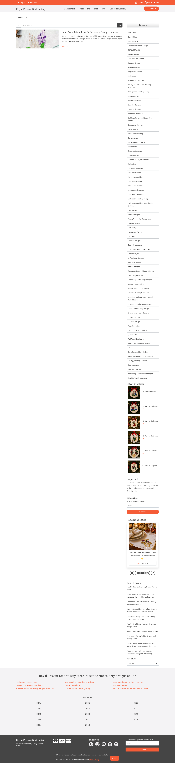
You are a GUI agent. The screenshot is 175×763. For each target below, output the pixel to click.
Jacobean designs (134, 262)
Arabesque (132, 76)
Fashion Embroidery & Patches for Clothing (141, 204)
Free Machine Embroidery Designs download (35, 688)
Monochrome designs (136, 284)
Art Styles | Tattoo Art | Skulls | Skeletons (139, 86)
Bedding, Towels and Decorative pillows (140, 119)
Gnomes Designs (134, 240)
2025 (136, 702)
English (140, 2)
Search (144, 25)
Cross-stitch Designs (135, 168)
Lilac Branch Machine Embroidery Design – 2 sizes (90, 32)
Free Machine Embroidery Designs (128, 682)
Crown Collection (134, 173)
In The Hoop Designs (136, 258)
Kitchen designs (134, 267)
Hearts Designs (133, 254)
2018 (39, 719)
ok (120, 25)
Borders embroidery (135, 133)
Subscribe (143, 512)
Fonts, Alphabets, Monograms (139, 219)
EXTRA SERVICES (134, 50)
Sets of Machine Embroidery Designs (141, 356)
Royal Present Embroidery (31, 8)
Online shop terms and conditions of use (130, 688)
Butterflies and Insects (136, 142)
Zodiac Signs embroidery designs (140, 374)
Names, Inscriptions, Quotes (138, 288)
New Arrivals (132, 32)
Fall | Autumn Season (136, 59)
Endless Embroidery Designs (138, 199)
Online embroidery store (26, 682)
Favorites (33, 2)
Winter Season (133, 54)
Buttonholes (132, 146)
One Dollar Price (134, 317)
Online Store (69, 8)
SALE (130, 347)
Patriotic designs (134, 326)
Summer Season (134, 63)
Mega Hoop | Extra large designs (140, 280)
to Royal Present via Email (136, 502)
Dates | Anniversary (135, 186)
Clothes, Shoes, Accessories (138, 160)
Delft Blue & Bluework (136, 194)
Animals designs (134, 67)
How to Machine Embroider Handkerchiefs (142, 631)
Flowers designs (134, 214)
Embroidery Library (73, 685)
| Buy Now (142, 563)
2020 (87, 713)
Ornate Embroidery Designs (138, 313)
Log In (22, 2)
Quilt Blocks (132, 334)
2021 (39, 713)
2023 (87, 708)
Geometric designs (135, 245)
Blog (96, 8)
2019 (136, 713)
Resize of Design (120, 685)
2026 (87, 702)
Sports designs (133, 365)
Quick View (143, 538)
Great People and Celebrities (139, 249)
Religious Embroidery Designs (139, 343)
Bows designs (133, 138)
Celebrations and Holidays (138, 45)
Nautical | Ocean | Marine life (138, 293)
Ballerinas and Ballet (136, 113)
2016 (136, 719)
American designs (134, 100)
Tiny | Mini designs (135, 369)
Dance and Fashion (135, 181)
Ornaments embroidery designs (140, 304)
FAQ (104, 8)
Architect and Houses (136, 80)
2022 (136, 708)
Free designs (132, 227)
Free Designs (84, 8)
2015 (39, 724)
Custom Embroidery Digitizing (77, 688)
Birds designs (133, 129)
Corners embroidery (135, 177)
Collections (132, 164)
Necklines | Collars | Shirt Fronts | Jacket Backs (140, 298)
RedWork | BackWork (135, 339)
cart (157, 2)
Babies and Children (135, 125)
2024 (39, 708)
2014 (87, 724)
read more (66, 46)
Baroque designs (134, 109)
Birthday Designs (134, 105)
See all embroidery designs (138, 352)
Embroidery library (118, 8)
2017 (87, 719)
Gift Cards (131, 236)
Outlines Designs (134, 321)
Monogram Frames (135, 232)
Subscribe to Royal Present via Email (139, 739)
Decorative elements (136, 190)
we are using (94, 759)
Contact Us (151, 9)
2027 (39, 702)
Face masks (132, 210)
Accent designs (133, 96)
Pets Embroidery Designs (137, 330)
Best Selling (132, 37)
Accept (114, 758)
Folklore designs (134, 223)
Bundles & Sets (133, 41)
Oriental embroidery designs (139, 308)
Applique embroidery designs (139, 92)
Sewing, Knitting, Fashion (137, 361)
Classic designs (133, 155)
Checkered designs (135, 151)
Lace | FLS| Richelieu (135, 275)
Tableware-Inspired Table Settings (141, 271)
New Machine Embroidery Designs (79, 682)
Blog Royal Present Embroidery (29, 685)
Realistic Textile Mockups (137, 378)
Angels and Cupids (135, 72)
